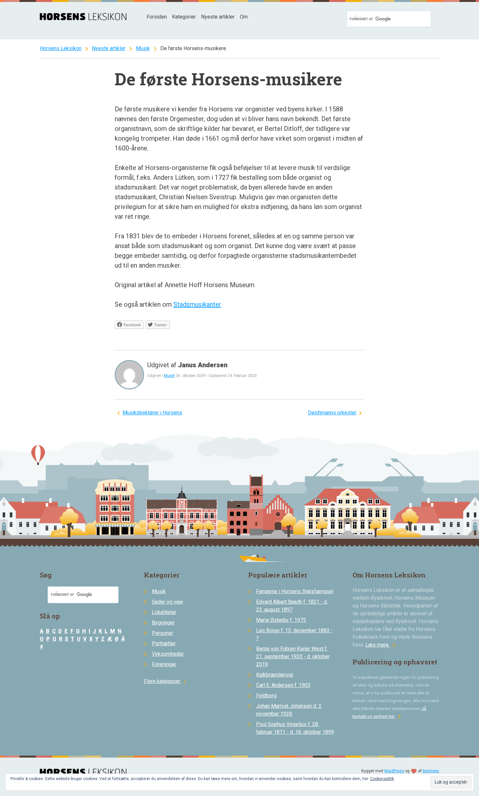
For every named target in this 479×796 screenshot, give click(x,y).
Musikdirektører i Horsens (152, 413)
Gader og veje (167, 602)
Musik (143, 48)
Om (244, 17)
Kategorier (184, 17)
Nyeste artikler (218, 17)
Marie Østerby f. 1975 (281, 620)
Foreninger (164, 664)
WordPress (394, 771)
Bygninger (163, 623)
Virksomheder (168, 654)
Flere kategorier (166, 681)
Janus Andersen (202, 365)
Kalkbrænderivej (274, 675)
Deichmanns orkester (332, 413)
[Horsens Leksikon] (83, 18)
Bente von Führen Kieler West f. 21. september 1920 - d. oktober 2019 (293, 656)
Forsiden (157, 17)
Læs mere (381, 645)
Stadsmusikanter (197, 304)
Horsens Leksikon (60, 48)
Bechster (431, 771)
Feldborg (266, 695)
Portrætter (164, 643)
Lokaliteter (164, 612)
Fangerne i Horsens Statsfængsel (294, 591)
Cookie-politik (382, 778)
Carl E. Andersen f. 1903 (283, 685)
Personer (162, 633)
